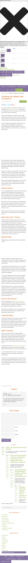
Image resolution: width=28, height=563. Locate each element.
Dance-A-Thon (5, 518)
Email (16, 430)
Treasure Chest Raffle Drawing (8, 523)
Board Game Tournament (7, 528)
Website (16, 434)
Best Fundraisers (11, 86)
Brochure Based (5, 535)
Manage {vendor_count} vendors (7, 69)
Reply (4, 404)
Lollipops (3, 545)
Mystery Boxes (5, 516)
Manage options (3, 67)
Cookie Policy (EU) (10, 558)
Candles (3, 536)
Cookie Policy (3, 76)
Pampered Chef (16, 345)
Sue (10, 101)
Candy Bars (4, 538)
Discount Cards (5, 541)
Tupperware (23, 345)
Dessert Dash (4, 526)
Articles (3, 86)
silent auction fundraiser (18, 301)
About (5, 556)
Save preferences (6, 74)
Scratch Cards (5, 550)
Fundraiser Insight (14, 82)
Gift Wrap (4, 543)
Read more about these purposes (7, 70)
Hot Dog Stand (5, 529)
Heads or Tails (5, 514)
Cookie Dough (4, 540)
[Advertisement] (14, 146)
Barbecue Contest (5, 521)
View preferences (18, 72)
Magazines (4, 546)
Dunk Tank (4, 524)
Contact (19, 558)
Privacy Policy (3, 77)
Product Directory (22, 86)
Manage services (3, 68)
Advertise (11, 556)
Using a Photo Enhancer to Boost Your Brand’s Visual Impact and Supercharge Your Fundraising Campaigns (18, 459)
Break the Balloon (5, 519)
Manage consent (5, 561)
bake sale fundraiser (13, 109)
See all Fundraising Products (8, 552)
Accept (3, 72)
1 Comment (23, 101)
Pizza (3, 548)
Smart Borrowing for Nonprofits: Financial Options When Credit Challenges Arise (20, 473)
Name (16, 427)
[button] (14, 21)
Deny (9, 72)
